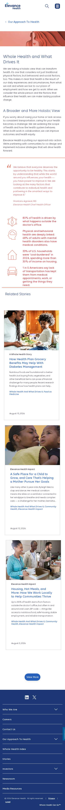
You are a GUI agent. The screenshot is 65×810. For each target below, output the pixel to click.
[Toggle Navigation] (47, 6)
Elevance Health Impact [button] (30, 509)
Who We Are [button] (10, 709)
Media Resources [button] (12, 788)
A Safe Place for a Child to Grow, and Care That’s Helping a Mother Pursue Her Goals (31, 477)
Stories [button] (7, 759)
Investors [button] (8, 768)
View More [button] (33, 677)
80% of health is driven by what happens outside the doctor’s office (39, 221)
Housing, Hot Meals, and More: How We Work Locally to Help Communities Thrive (31, 592)
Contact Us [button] (9, 729)
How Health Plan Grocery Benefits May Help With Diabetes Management (27, 363)
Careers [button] (7, 719)
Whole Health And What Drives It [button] (26, 391)
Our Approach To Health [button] (17, 739)
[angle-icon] (6, 23)
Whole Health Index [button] (14, 749)
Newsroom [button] (9, 778)
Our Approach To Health (23, 21)
